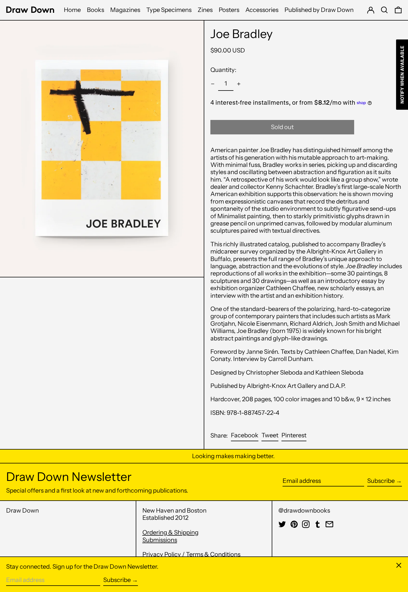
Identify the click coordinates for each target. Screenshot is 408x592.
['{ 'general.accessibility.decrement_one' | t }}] (212, 84)
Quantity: (223, 70)
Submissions (159, 540)
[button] (384, 10)
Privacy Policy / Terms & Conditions (191, 554)
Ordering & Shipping (170, 532)
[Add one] (238, 84)
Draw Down (22, 510)
